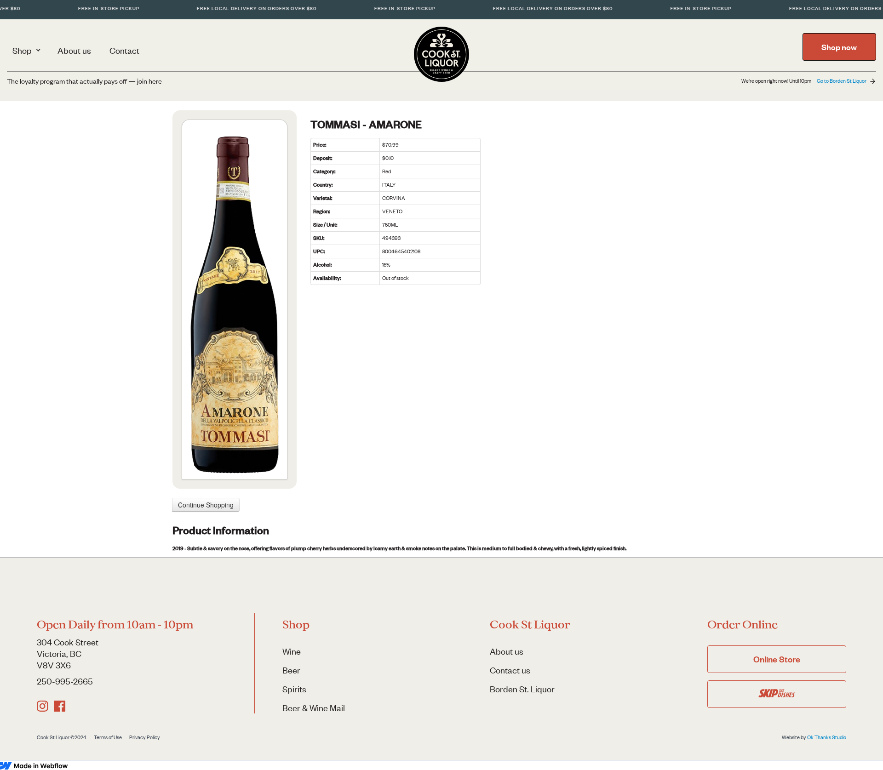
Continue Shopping (206, 504)
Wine (291, 651)
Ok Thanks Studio (826, 737)
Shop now (839, 46)
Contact (124, 50)
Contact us (510, 670)
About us (74, 50)
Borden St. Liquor (522, 689)
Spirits (294, 689)
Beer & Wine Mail (313, 707)
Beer (291, 670)
